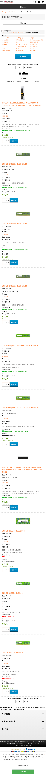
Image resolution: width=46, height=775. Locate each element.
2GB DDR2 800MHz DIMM (12, 593)
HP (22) (3, 48)
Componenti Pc (11, 32)
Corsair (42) (5, 40)
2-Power (5, 175)
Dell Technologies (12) (36, 40)
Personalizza (23, 765)
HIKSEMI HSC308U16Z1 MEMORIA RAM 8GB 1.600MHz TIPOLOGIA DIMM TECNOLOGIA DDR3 (22, 104)
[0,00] (43, 2)
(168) (33, 50)
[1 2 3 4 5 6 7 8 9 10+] (6, 141)
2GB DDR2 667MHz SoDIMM (13, 531)
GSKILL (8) (4, 44)
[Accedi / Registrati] (39, 2)
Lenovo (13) (19, 50)
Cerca (23, 22)
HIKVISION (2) (34, 46)
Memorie (20, 32)
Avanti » (29, 67)
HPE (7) (32, 48)
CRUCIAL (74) (20, 40)
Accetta (23, 772)
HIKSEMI (5, 116)
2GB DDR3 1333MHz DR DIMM (14, 164)
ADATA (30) (19, 38)
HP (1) (17, 48)
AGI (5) (32, 38)
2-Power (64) (5, 38)
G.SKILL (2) (4, 42)
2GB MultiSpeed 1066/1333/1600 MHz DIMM (20, 345)
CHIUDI (44, 754)
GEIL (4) (18, 42)
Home (3, 32)
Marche (23, 7)
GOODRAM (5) (34, 42)
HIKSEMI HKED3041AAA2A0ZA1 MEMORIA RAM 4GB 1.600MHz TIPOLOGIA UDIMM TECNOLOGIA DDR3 (22, 469)
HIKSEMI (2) (33, 44)
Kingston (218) (5, 50)
